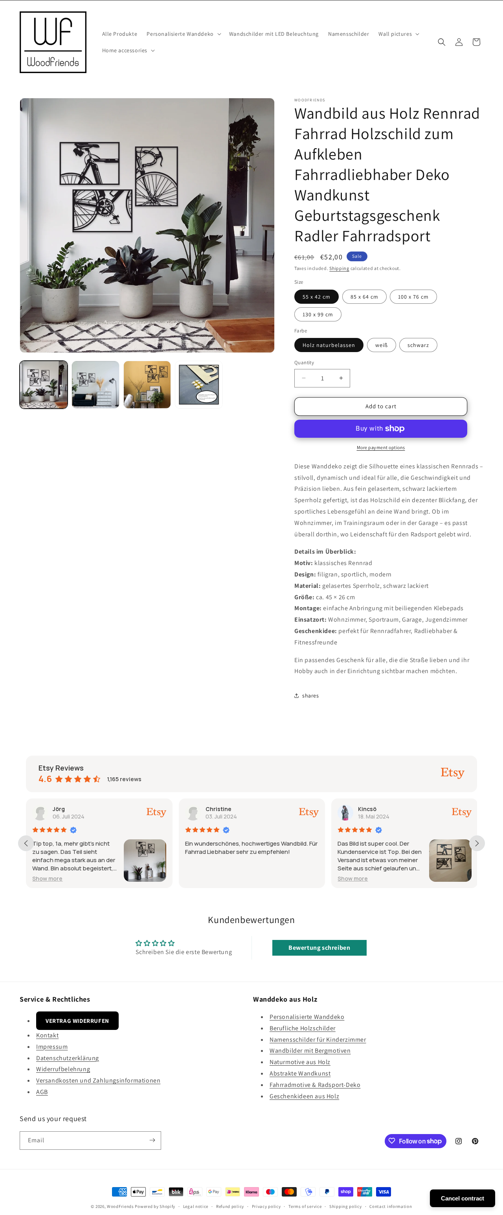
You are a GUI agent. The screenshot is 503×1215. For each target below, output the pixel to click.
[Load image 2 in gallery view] (95, 385)
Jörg (59, 809)
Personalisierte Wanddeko (307, 1017)
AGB (42, 1092)
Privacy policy (266, 1206)
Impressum (52, 1046)
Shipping (339, 268)
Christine (218, 809)
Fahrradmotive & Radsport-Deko (315, 1085)
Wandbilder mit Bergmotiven (310, 1051)
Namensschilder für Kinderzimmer (318, 1039)
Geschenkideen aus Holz (304, 1096)
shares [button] (310, 695)
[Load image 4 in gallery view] (199, 385)
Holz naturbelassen (329, 345)
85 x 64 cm (364, 296)
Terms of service (304, 1206)
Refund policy (230, 1206)
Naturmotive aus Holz (300, 1062)
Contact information (390, 1206)
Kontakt (47, 1035)
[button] (183, 34)
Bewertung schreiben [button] (319, 947)
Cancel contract (462, 1198)
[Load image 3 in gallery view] (147, 385)
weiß (381, 345)
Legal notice (195, 1206)
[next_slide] (477, 843)
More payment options (381, 447)
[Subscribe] (152, 1140)
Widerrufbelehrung (63, 1069)
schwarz (418, 345)
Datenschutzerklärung (67, 1058)
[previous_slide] (26, 843)
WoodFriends (120, 1206)
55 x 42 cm (316, 296)
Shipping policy (345, 1206)
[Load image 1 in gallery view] (44, 385)
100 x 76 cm (413, 296)
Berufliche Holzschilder (303, 1028)
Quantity (304, 362)
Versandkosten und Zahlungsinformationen (98, 1080)
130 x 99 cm (318, 314)
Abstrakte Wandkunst (300, 1073)
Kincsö (367, 809)
